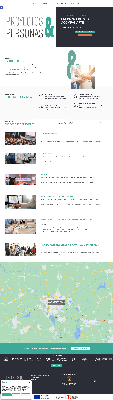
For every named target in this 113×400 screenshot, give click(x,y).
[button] (29, 382)
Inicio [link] (35, 4)
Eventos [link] (55, 4)
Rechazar (16, 394)
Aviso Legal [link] (22, 397)
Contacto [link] (74, 4)
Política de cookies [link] (10, 397)
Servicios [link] (45, 4)
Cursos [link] (64, 4)
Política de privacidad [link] (17, 397)
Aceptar (6, 394)
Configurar (25, 394)
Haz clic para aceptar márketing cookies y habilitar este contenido (56, 302)
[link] (5, 382)
